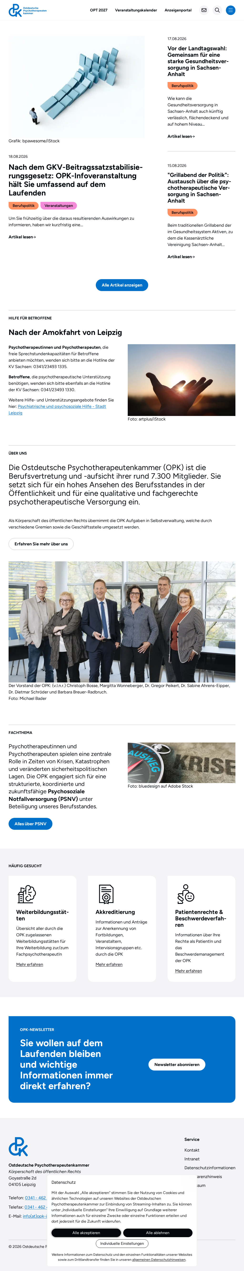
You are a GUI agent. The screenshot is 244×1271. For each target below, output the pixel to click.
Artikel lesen (22, 237)
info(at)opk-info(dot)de (45, 1216)
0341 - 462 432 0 (41, 1197)
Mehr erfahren (29, 964)
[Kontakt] (204, 10)
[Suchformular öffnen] (217, 10)
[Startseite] (27, 10)
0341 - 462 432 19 (42, 1207)
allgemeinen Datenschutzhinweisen (159, 1260)
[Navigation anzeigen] (230, 10)
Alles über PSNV (30, 823)
